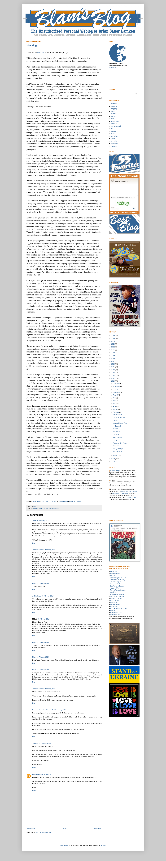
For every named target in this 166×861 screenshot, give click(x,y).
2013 (113, 372)
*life (40, 508)
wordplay (114, 146)
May (114, 403)
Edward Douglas (115, 582)
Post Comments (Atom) (43, 832)
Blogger (103, 845)
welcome (40, 52)
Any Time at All (117, 451)
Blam (34, 583)
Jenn (34, 521)
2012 (113, 375)
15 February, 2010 (42, 521)
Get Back (116, 446)
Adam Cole (113, 571)
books (113, 111)
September (117, 392)
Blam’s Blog (114, 471)
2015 (113, 367)
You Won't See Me (119, 417)
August (115, 395)
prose (113, 138)
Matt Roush (114, 602)
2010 (113, 381)
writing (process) (54, 508)
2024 (113, 341)
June (115, 401)
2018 (113, 358)
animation (114, 104)
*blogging (35, 508)
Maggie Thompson (116, 598)
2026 (113, 335)
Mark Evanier (114, 600)
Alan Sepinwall (115, 574)
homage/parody (116, 126)
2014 (113, 370)
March (115, 409)
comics (113, 114)
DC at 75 (116, 429)
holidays (114, 124)
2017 (113, 361)
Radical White (117, 437)
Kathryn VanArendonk (117, 596)
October (116, 389)
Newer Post (31, 829)
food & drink (115, 121)
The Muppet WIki (130, 497)
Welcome (36, 501)
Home (65, 829)
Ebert (53, 501)
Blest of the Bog (75, 501)
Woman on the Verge (120, 443)
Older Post (97, 829)
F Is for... (115, 440)
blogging (114, 109)
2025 (113, 338)
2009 (113, 459)
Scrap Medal (63, 501)
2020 (113, 352)
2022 (113, 347)
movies (113, 131)
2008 (113, 461)
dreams (113, 116)
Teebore (35, 743)
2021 (113, 350)
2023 (113, 344)
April (114, 406)
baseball (114, 106)
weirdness (114, 143)
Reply (34, 543)
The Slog (116, 434)
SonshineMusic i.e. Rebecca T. (42, 710)
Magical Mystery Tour (120, 423)
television (114, 141)
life (112, 129)
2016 (113, 364)
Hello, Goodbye (118, 449)
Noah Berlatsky (37, 774)
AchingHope (36, 596)
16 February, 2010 (49, 689)
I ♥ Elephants (117, 426)
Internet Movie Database (120, 493)
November (116, 386)
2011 (113, 378)
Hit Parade (116, 432)
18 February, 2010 (45, 743)
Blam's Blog (44, 508)
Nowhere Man (117, 414)
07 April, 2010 (48, 774)
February (116, 412)
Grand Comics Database (129, 491)
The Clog (45, 501)
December (116, 384)
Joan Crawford (37, 550)
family (113, 119)
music (113, 134)
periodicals (114, 136)
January (116, 455)
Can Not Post (117, 420)
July (114, 398)
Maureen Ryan (115, 604)
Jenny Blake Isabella (117, 594)
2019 (113, 355)
